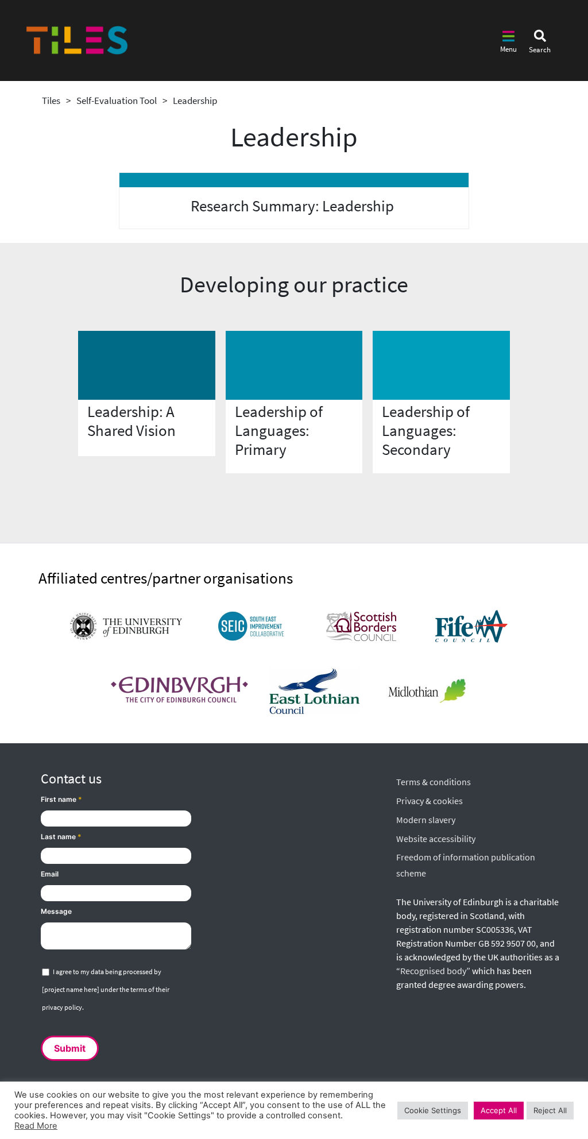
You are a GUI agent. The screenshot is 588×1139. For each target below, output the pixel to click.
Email (50, 874)
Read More (35, 1126)
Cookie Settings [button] (432, 1110)
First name (61, 799)
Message (56, 911)
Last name (61, 836)
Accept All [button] (499, 1110)
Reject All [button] (550, 1110)
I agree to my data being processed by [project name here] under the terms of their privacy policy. (105, 989)
